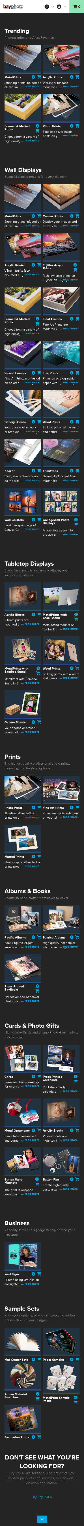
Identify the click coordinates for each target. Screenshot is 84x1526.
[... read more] (22, 92)
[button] (49, 6)
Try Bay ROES (42, 1497)
